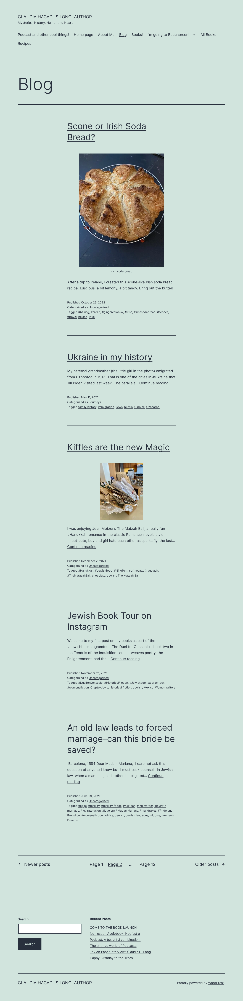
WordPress (216, 983)
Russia (128, 407)
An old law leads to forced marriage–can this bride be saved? (121, 738)
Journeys (95, 402)
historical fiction (120, 687)
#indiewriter (145, 806)
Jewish (111, 575)
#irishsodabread (144, 312)
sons (145, 815)
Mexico (149, 687)
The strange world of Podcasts (113, 946)
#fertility (94, 806)
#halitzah (129, 806)
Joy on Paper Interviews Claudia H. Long (120, 952)
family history (87, 407)
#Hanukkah (85, 570)
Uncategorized (99, 307)
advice (108, 815)
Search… (24, 919)
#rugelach (151, 570)
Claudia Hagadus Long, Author (55, 16)
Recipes (24, 43)
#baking (83, 312)
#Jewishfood (103, 570)
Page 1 (96, 864)
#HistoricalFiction (116, 682)
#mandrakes (148, 810)
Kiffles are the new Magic (118, 447)
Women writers (165, 687)
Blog (123, 35)
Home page (83, 35)
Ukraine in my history (109, 357)
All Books (208, 35)
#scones (162, 312)
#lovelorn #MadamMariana (120, 810)
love (92, 317)
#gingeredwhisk (112, 312)
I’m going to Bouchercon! (168, 35)
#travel (72, 317)
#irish (128, 312)
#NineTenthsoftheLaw (128, 570)
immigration (106, 407)
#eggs (82, 806)
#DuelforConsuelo (90, 682)
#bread (95, 312)
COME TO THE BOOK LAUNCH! (114, 927)
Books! (137, 35)
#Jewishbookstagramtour (147, 682)
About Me (106, 35)
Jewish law (133, 815)
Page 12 (147, 864)
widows (155, 815)
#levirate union (91, 810)
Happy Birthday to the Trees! (112, 958)
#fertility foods (111, 806)
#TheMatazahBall (78, 575)
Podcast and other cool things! (43, 35)
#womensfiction (78, 687)
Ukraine (139, 407)
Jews (119, 407)
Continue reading (153, 383)
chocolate (98, 575)
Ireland (82, 317)
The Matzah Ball (128, 575)
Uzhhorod (153, 407)
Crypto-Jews (99, 687)
